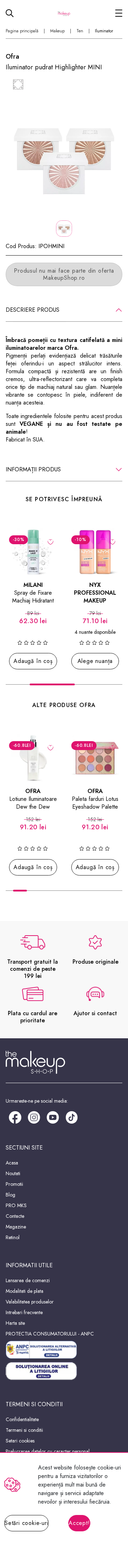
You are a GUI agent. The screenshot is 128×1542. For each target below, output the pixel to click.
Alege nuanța (95, 661)
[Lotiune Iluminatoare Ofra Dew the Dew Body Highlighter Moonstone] (33, 758)
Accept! (79, 1523)
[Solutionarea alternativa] (64, 1350)
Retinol (13, 1237)
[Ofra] (18, 84)
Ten (79, 31)
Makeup (57, 31)
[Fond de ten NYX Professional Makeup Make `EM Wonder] (95, 552)
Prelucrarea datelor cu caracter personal (48, 1451)
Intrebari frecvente (24, 1312)
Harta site (15, 1323)
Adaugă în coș (33, 661)
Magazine (16, 1226)
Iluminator (104, 31)
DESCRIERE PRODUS (32, 310)
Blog (10, 1194)
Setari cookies (20, 1440)
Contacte (15, 1216)
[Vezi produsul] (113, 541)
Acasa (12, 1162)
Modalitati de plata (24, 1291)
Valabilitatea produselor (30, 1301)
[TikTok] (71, 1117)
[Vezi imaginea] (64, 157)
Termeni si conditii (24, 1430)
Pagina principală (22, 31)
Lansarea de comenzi (28, 1280)
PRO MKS (16, 1205)
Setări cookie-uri (26, 1523)
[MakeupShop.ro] (64, 13)
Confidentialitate (22, 1419)
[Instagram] (34, 1117)
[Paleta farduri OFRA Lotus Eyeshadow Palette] (95, 758)
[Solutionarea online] (64, 1371)
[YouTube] (52, 1117)
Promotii (14, 1184)
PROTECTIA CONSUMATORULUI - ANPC (50, 1333)
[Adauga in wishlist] (51, 541)
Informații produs (33, 469)
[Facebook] (15, 1117)
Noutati (13, 1173)
